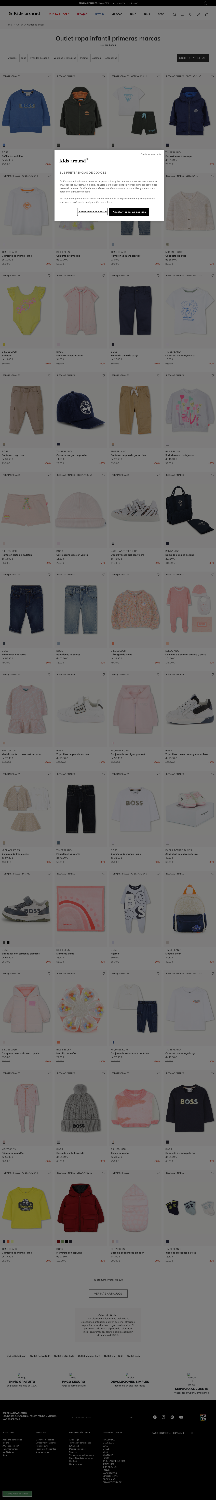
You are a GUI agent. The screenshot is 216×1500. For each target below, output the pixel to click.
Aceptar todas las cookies (129, 212)
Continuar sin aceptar (151, 154)
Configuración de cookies (92, 211)
